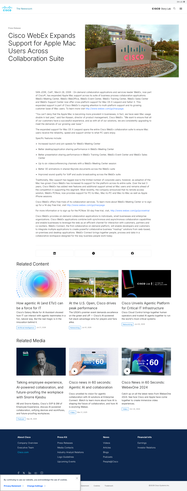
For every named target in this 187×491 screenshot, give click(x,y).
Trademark (109, 486)
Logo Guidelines (65, 456)
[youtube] (35, 473)
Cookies (97, 486)
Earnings (142, 443)
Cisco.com (23, 452)
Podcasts (107, 456)
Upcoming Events (66, 461)
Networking (75, 328)
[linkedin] (29, 473)
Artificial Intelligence (26, 328)
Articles (107, 447)
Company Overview (28, 443)
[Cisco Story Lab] (161, 9)
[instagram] (42, 473)
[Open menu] (181, 9)
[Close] (77, 478)
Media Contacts (65, 447)
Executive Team (26, 447)
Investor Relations (147, 447)
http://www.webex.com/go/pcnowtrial (129, 210)
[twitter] (24, 473)
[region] (40, 483)
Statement (85, 486)
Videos (106, 443)
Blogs (106, 452)
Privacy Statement (12, 486)
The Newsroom (24, 8)
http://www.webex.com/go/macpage (104, 108)
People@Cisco (110, 461)
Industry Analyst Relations (70, 452)
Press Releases (65, 443)
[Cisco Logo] (7, 8)
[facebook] (18, 473)
